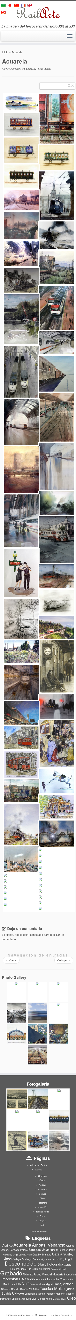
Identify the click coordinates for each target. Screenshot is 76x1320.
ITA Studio (27, 1278)
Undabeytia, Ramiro (35, 1293)
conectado (36, 935)
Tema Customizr (63, 1315)
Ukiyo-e (42, 1220)
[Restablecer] (72, 85)
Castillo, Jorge (25, 1254)
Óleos (11, 960)
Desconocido (21, 1263)
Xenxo (49, 1298)
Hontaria (58, 1274)
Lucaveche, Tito (56, 1279)
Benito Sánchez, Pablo (63, 1249)
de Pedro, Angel (62, 1259)
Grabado (42, 1175)
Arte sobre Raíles (38, 1165)
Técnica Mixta (42, 1211)
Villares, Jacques (21, 1298)
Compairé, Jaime (42, 1259)
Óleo (71, 1298)
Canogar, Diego (10, 1254)
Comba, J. (27, 1259)
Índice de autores (38, 1231)
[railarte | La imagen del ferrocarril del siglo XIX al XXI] (38, 12)
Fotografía (42, 1202)
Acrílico (42, 1184)
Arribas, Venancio (48, 1245)
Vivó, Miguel (38, 1298)
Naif (42, 1224)
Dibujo (42, 1198)
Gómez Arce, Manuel (37, 1274)
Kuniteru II (41, 1279)
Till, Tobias (34, 1289)
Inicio (5, 52)
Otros (42, 1216)
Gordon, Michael (58, 1268)
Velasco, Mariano (55, 1293)
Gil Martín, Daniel (41, 1268)
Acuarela (42, 1189)
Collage (63, 960)
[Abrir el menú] (69, 36)
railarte (47, 68)
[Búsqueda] (69, 85)
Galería (38, 1169)
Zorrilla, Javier (59, 1298)
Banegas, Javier (39, 1249)
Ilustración (70, 1274)
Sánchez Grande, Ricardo (14, 1289)
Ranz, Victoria (63, 1284)
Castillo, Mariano (42, 1254)
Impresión (42, 1207)
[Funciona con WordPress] (36, 1314)
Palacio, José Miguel (41, 1284)
